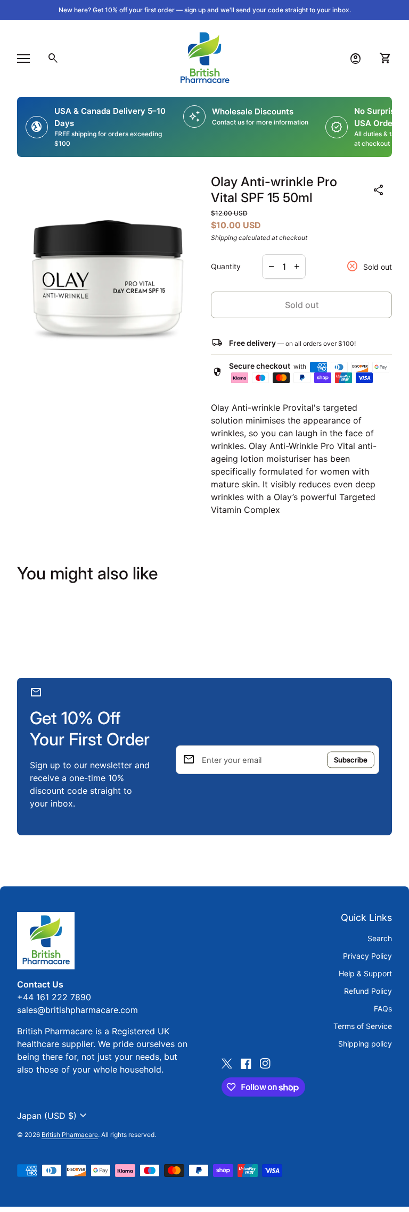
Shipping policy (365, 1043)
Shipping (224, 238)
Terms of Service (362, 1026)
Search (379, 938)
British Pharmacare (70, 1135)
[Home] (204, 57)
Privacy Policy (367, 955)
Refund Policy (368, 990)
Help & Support (365, 973)
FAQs (383, 1008)
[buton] (53, 1115)
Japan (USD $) (53, 1115)
